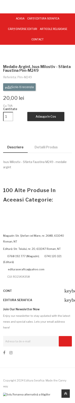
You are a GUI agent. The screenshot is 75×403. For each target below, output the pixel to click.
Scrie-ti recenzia (22, 87)
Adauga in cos (46, 116)
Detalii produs (46, 147)
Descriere (15, 147)
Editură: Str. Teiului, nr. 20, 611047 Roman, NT (32, 248)
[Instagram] (10, 353)
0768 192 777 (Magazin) (23, 256)
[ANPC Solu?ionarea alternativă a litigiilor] (26, 394)
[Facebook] (4, 353)
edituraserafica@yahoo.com (25, 269)
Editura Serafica (34, 380)
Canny (62, 380)
